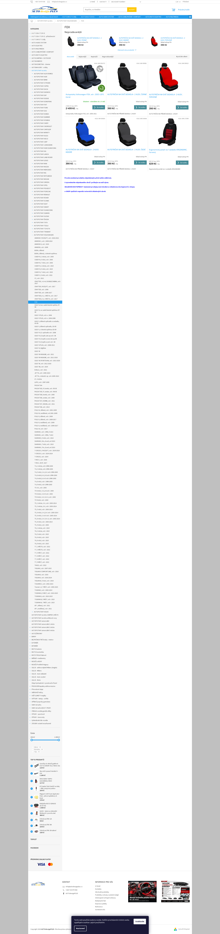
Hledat (132, 10)
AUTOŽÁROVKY (37, 633)
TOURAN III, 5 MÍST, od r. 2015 (45, 599)
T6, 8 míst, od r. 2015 (42, 540)
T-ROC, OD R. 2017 (41, 463)
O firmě (92, 2)
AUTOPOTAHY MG (40, 173)
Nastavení (80, 928)
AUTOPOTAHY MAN (40, 164)
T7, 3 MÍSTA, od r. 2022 (42, 550)
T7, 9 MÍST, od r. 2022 (42, 562)
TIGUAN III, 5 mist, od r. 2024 (44, 581)
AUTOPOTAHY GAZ (40, 111)
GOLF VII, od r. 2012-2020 (43, 364)
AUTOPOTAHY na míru (39, 70)
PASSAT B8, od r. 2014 (42, 407)
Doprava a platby (101, 904)
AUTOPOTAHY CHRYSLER (42, 129)
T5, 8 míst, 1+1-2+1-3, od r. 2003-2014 (47, 519)
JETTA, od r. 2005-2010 (42, 373)
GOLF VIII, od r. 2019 (41, 367)
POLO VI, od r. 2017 (41, 429)
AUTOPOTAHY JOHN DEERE (43, 145)
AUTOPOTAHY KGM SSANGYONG (45, 148)
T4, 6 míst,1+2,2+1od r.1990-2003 (46, 475)
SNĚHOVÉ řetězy (37, 692)
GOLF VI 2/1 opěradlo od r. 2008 (45, 333)
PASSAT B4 (38, 385)
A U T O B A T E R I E (38, 33)
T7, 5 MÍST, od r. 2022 (42, 553)
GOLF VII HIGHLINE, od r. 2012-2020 (46, 357)
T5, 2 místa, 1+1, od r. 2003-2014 (45, 503)
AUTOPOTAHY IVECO (41, 139)
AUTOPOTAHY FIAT (40, 105)
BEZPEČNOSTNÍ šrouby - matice (42, 640)
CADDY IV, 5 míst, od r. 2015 (44, 269)
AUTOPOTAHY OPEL (41, 185)
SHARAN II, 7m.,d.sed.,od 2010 (45, 447)
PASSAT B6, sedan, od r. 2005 (45, 398)
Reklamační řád (100, 901)
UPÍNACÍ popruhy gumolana (41, 702)
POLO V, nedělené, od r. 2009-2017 (46, 426)
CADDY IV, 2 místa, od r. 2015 (44, 266)
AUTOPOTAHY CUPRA (41, 86)
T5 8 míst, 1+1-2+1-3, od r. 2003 (45, 497)
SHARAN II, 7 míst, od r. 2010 (44, 444)
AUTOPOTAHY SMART (41, 207)
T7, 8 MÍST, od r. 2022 (42, 559)
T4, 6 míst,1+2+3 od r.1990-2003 (45, 478)
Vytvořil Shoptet (184, 929)
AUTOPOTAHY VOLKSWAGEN (43, 235)
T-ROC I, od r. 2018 (41, 460)
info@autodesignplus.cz (74, 887)
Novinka (38, 749)
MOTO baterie (37, 649)
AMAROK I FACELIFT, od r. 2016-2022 (47, 238)
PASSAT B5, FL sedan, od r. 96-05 (46, 392)
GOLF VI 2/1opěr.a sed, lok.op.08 (46, 339)
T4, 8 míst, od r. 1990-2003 (43, 481)
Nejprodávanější (107, 57)
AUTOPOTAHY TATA (41, 222)
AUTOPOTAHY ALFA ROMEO (43, 74)
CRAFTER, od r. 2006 (41, 289)
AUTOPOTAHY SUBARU (42, 213)
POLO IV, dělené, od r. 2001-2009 (46, 410)
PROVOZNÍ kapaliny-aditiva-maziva (43, 686)
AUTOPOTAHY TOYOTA (42, 229)
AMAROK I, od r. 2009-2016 (43, 241)
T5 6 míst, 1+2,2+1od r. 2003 (44, 491)
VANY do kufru (36, 705)
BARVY (34, 636)
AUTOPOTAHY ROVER (41, 198)
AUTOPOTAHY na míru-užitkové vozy (44, 618)
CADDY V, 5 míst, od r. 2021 (43, 275)
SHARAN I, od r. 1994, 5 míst (44, 432)
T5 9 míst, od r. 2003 (41, 500)
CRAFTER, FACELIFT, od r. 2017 (45, 286)
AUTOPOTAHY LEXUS (41, 160)
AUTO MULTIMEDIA (38, 49)
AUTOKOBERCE (37, 61)
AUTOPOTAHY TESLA (41, 226)
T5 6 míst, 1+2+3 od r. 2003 (44, 494)
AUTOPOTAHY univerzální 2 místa (43, 627)
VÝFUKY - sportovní (38, 714)
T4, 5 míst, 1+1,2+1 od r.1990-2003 (46, 472)
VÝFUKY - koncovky (38, 717)
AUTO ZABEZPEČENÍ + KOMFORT (43, 52)
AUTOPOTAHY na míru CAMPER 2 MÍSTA (45, 615)
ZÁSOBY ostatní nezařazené (41, 723)
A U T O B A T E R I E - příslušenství (43, 36)
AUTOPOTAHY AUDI (40, 77)
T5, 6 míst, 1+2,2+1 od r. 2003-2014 (46, 513)
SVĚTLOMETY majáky (39, 696)
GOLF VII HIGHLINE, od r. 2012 (44, 354)
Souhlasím (139, 921)
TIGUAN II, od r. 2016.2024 (43, 578)
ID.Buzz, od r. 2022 (41, 370)
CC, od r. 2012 (39, 278)
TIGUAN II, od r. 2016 (41, 575)
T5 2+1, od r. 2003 (41, 488)
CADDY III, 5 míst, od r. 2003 (44, 260)
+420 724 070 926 (71, 890)
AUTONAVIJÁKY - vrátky (40, 67)
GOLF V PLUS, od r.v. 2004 (43, 315)
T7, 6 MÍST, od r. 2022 (42, 556)
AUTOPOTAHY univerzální (40, 621)
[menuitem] (44, 17)
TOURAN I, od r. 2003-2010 (43, 590)
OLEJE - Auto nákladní (39, 674)
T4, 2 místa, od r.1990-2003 (44, 466)
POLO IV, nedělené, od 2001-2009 (46, 413)
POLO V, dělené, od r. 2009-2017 (45, 419)
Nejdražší (94, 57)
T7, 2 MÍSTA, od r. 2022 (42, 547)
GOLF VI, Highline (40, 348)
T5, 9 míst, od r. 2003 (42, 525)
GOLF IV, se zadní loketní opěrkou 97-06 (47, 311)
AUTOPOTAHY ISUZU (41, 136)
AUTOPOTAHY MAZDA (41, 167)
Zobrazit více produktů (126, 50)
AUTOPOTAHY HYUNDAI (42, 120)
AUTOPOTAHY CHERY (41, 123)
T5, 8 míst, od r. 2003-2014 (43, 522)
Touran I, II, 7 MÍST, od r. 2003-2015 (46, 587)
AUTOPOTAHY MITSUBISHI (43, 176)
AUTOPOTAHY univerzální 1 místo (43, 624)
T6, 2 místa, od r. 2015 (42, 528)
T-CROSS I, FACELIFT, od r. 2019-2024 (47, 450)
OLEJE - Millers (37, 671)
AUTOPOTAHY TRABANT (42, 232)
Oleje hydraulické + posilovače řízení (44, 683)
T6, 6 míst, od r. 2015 (42, 537)
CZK (177, 2)
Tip (36, 752)
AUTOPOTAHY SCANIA (41, 201)
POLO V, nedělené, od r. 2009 (44, 422)
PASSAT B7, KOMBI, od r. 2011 (45, 401)
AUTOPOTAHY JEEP (40, 142)
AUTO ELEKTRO (37, 46)
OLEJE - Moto (36, 680)
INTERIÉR (35, 646)
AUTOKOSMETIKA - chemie (41, 64)
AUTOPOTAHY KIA (40, 151)
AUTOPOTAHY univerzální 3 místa (43, 630)
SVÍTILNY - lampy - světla (40, 699)
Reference (99, 907)
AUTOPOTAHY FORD (41, 108)
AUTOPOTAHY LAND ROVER (43, 157)
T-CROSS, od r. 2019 (41, 457)
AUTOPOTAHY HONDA (41, 114)
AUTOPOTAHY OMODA (41, 182)
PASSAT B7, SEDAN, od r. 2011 (45, 404)
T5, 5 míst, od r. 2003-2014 (43, 509)
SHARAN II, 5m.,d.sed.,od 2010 (45, 441)
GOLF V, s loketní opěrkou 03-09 (45, 330)
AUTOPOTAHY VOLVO (41, 612)
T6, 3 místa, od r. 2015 (42, 531)
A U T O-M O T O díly (39, 39)
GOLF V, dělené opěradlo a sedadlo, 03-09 (47, 322)
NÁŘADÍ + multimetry (39, 658)
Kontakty (103, 2)
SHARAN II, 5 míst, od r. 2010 (44, 438)
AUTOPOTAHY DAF (40, 95)
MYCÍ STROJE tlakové (39, 655)
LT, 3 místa (38, 379)
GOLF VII (37, 351)
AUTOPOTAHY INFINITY (42, 132)
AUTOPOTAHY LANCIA (41, 154)
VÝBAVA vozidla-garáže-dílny (41, 711)
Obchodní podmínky (118, 2)
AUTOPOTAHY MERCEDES (42, 170)
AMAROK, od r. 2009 (41, 247)
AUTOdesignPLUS (72, 893)
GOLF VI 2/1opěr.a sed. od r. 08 (45, 342)
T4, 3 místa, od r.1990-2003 (44, 469)
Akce (37, 747)
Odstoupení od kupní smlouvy (105, 898)
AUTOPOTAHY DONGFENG (43, 101)
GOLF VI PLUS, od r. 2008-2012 (45, 345)
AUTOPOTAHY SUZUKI (41, 216)
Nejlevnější (82, 57)
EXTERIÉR (35, 643)
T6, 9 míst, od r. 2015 (42, 544)
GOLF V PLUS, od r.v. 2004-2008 (45, 318)
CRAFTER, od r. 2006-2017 (43, 293)
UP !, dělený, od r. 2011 (42, 605)
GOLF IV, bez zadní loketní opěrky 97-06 (47, 306)
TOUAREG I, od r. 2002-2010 (44, 584)
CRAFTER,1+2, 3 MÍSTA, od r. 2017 (46, 299)
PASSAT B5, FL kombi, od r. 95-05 (46, 388)
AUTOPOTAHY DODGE (41, 98)
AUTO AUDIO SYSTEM (39, 43)
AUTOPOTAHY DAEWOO (42, 92)
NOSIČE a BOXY (37, 661)
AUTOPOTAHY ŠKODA (41, 219)
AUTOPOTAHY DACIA (41, 89)
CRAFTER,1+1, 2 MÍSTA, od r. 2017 (46, 296)
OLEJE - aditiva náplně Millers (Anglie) (44, 667)
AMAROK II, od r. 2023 (42, 244)
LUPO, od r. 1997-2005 (42, 382)
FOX (36, 302)
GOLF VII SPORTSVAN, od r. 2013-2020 (47, 361)
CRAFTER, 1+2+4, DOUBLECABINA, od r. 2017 (48, 282)
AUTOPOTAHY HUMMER (42, 117)
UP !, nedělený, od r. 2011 (43, 609)
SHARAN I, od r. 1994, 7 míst (44, 435)
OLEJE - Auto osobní (38, 677)
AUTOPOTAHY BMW (40, 80)
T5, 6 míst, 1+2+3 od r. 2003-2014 (46, 516)
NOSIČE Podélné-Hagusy (40, 664)
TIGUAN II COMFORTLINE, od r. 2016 (46, 571)
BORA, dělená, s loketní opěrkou (46, 253)
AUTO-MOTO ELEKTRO (39, 55)
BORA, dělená (39, 250)
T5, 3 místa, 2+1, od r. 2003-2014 (45, 506)
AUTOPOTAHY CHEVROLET (43, 126)
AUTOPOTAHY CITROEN (42, 83)
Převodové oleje (37, 689)
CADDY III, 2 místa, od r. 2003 (44, 257)
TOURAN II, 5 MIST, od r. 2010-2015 (46, 593)
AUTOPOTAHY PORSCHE (42, 191)
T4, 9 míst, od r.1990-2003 (43, 484)
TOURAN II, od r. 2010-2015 (44, 596)
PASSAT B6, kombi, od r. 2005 (45, 395)
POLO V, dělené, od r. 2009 (44, 416)
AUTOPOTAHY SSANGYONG (43, 210)
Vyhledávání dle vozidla (40, 720)
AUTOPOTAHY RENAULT (42, 195)
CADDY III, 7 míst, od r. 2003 (44, 263)
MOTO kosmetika (38, 652)
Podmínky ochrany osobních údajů (107, 895)
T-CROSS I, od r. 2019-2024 (44, 453)
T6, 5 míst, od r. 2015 (42, 534)
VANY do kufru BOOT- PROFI (41, 708)
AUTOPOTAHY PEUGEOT (42, 188)
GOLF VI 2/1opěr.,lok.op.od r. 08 (45, 336)
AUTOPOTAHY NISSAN (41, 179)
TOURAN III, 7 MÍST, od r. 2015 (45, 602)
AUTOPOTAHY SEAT (41, 204)
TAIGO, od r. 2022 (40, 565)
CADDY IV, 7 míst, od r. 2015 (44, 272)
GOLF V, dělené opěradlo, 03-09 (45, 326)
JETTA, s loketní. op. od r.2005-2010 (47, 376)
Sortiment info (100, 910)
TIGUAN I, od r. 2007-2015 (43, 568)
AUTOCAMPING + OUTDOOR (41, 58)
